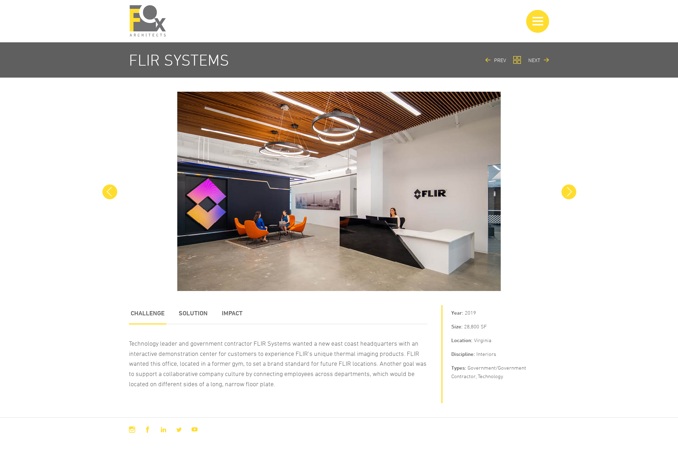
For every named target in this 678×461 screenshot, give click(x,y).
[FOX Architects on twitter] (179, 429)
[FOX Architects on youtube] (194, 429)
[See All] (517, 60)
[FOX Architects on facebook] (147, 429)
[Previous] (109, 191)
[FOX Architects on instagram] (132, 429)
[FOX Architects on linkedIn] (163, 429)
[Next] (568, 191)
